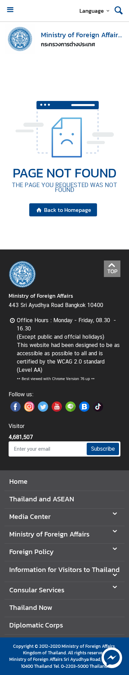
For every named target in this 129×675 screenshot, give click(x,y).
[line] (70, 410)
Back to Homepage (67, 210)
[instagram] (29, 410)
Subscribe (103, 449)
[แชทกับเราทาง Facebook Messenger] (111, 657)
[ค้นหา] (119, 11)
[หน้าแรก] (20, 39)
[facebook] (15, 410)
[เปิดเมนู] (10, 10)
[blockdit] (84, 410)
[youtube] (57, 410)
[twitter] (43, 410)
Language (91, 11)
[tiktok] (98, 410)
